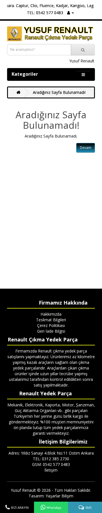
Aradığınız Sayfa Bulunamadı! (59, 92)
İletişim (51, 470)
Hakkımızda (51, 314)
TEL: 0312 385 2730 (51, 458)
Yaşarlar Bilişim (59, 496)
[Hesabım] (70, 12)
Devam (85, 147)
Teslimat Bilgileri (51, 319)
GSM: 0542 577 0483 (51, 464)
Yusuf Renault (23, 490)
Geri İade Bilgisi (51, 331)
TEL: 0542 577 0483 (45, 12)
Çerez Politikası (51, 325)
